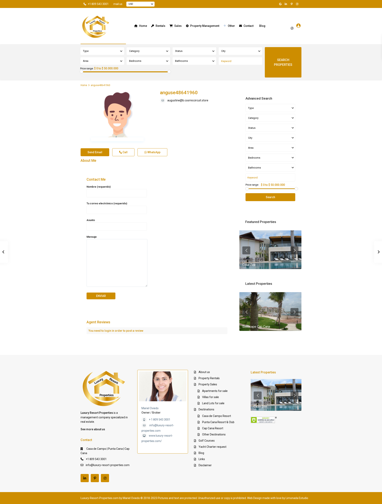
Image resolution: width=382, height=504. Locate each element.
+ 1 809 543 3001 (159, 419)
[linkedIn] (286, 4)
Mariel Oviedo (150, 408)
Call (125, 152)
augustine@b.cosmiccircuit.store (187, 100)
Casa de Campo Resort (216, 416)
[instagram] (297, 4)
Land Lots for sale (213, 403)
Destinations (206, 409)
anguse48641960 (179, 92)
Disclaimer (205, 465)
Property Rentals (209, 378)
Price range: (87, 68)
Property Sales (208, 384)
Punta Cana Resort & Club (218, 422)
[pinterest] (292, 4)
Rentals (160, 25)
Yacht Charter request (212, 446)
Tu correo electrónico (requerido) (107, 203)
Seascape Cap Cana (256, 327)
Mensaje (92, 236)
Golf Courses (207, 440)
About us (204, 372)
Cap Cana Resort (212, 428)
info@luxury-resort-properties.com (108, 465)
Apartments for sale (215, 391)
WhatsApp (153, 152)
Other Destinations (214, 434)
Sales (178, 25)
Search (270, 197)
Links (202, 459)
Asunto (91, 220)
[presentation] (246, 250)
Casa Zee (249, 265)
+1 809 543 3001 (98, 4)
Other (231, 25)
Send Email (95, 152)
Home (143, 25)
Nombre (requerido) (99, 186)
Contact (248, 25)
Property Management (204, 25)
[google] (281, 4)
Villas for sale (210, 397)
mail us (117, 4)
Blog (262, 25)
